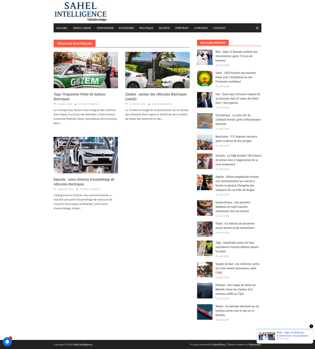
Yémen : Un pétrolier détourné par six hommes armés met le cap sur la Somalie (237, 311)
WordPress (219, 344)
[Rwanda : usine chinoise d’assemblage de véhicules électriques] (86, 154)
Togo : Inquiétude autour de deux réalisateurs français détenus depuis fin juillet (236, 247)
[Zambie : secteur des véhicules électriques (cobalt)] (157, 70)
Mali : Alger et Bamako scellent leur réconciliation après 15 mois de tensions (236, 56)
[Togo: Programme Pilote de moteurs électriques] (86, 70)
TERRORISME (105, 28)
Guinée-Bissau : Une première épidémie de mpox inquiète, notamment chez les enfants (232, 207)
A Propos (201, 28)
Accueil (62, 28)
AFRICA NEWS (82, 28)
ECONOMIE (126, 28)
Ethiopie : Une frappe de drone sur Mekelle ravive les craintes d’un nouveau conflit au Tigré (235, 289)
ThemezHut (254, 344)
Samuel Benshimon (161, 104)
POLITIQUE (146, 28)
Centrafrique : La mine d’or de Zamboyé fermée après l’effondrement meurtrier (238, 120)
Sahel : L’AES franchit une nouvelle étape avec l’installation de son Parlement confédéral (235, 77)
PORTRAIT (182, 28)
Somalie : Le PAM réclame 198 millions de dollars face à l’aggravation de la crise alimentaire (238, 160)
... (61, 123)
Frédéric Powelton (88, 104)
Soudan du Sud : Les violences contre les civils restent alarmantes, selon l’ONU (237, 268)
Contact (219, 28)
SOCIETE (164, 28)
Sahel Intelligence (82, 344)
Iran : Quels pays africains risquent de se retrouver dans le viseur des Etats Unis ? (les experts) (237, 98)
